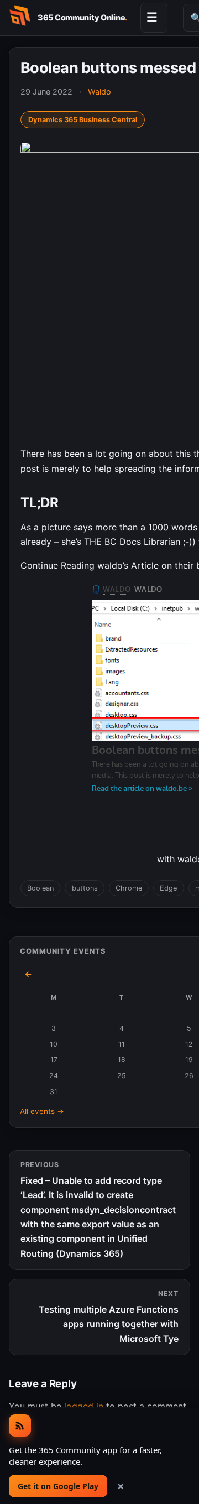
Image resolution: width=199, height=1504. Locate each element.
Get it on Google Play (58, 1486)
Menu (152, 17)
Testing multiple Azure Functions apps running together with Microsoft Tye (109, 1316)
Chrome (129, 888)
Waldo (99, 91)
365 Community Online (82, 17)
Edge (168, 888)
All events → (42, 1111)
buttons (85, 888)
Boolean (40, 888)
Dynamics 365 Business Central (82, 120)
